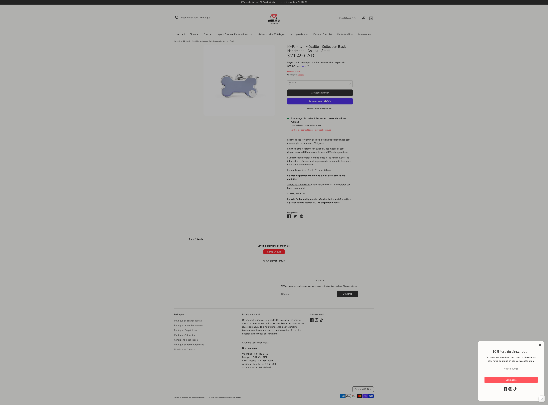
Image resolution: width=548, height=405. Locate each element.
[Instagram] (510, 389)
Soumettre (511, 379)
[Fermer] (540, 345)
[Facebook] (505, 389)
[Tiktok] (515, 389)
